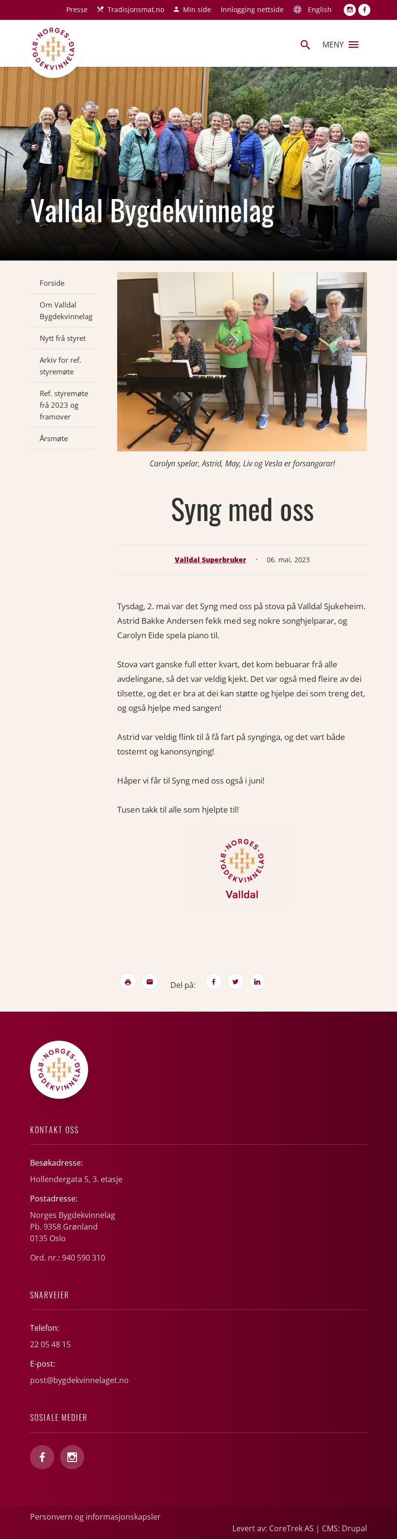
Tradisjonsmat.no (135, 9)
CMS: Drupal (344, 1528)
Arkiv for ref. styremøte (60, 365)
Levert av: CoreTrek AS (273, 1528)
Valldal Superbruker (210, 559)
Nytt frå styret (63, 338)
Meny (333, 44)
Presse (77, 9)
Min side (197, 9)
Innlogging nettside (252, 9)
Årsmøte (54, 438)
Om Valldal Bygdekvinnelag (66, 310)
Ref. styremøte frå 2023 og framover (64, 404)
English (320, 9)
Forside (52, 283)
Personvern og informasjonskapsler (95, 1516)
